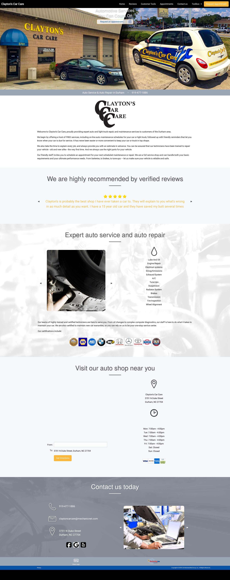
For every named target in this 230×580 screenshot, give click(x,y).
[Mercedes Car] (128, 341)
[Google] (76, 544)
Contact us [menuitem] (182, 4)
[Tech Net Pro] (147, 341)
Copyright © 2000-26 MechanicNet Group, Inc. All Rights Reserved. (191, 567)
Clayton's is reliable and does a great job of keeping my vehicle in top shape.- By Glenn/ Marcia (115, 204)
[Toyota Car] (138, 341)
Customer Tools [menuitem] (148, 4)
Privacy (39, 567)
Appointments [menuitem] (166, 4)
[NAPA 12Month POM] (73, 341)
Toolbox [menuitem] (195, 4)
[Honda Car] (119, 341)
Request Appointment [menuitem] (216, 4)
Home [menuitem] (122, 4)
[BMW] (101, 341)
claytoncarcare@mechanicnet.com (78, 518)
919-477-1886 (140, 92)
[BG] (110, 341)
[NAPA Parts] (83, 341)
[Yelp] (83, 544)
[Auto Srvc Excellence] (92, 341)
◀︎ (38, 201)
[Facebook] (69, 544)
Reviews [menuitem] (133, 4)
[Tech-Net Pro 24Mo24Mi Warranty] (156, 341)
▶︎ (191, 201)
